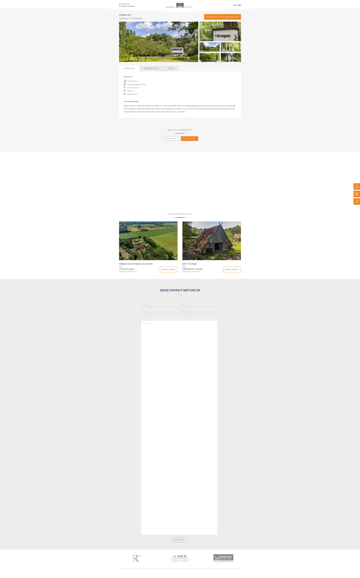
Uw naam (145, 304)
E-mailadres (185, 312)
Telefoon (184, 304)
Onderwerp (145, 312)
